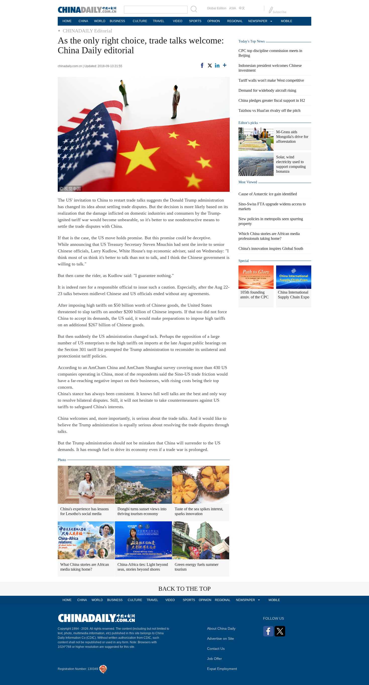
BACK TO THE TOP (184, 588)
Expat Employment (222, 669)
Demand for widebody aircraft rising (267, 90)
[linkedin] (217, 65)
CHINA (83, 21)
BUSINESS (117, 21)
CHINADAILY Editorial (87, 30)
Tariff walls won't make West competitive (271, 80)
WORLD (99, 21)
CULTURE (140, 21)
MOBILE (286, 21)
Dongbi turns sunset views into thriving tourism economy (141, 511)
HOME (67, 21)
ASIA (232, 8)
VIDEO (177, 21)
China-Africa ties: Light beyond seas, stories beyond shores (142, 566)
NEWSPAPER (257, 21)
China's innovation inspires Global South (270, 248)
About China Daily (221, 628)
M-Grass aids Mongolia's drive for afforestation (292, 137)
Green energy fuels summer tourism (196, 566)
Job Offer (214, 659)
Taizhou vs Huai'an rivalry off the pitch (269, 110)
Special (243, 261)
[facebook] (202, 65)
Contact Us (216, 649)
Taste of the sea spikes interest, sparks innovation (199, 511)
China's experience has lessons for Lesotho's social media (84, 511)
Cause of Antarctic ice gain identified (267, 194)
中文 (242, 8)
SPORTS (195, 21)
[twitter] (209, 65)
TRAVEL (158, 21)
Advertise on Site (220, 638)
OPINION (213, 21)
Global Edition (216, 8)
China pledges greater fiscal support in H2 (271, 100)
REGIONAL (235, 21)
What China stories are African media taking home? (84, 566)
